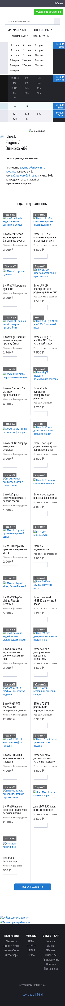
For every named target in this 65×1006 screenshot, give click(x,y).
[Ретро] (4, 114)
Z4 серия (14, 70)
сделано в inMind (33, 994)
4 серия (15, 50)
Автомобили (19, 36)
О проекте (51, 955)
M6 (39, 83)
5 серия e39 (10, 369)
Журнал (50, 950)
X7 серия (26, 65)
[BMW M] (4, 78)
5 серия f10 (40, 214)
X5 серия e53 (10, 266)
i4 (15, 106)
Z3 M (26, 93)
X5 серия (39, 60)
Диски (51, 946)
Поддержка (51, 969)
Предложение (51, 959)
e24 (39, 113)
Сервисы (51, 941)
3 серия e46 (40, 423)
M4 (14, 83)
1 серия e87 (40, 266)
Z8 (15, 98)
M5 (26, 83)
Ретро (31, 955)
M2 (26, 78)
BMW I (31, 950)
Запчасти (11, 941)
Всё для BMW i (60, 106)
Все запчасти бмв (32, 886)
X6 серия (14, 65)
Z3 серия (39, 65)
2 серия (27, 45)
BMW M (31, 946)
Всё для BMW (60, 45)
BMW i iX (39, 317)
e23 (27, 113)
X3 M (14, 88)
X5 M (26, 88)
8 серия (27, 55)
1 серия (15, 45)
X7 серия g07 (40, 369)
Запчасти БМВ (17, 30)
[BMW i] (4, 106)
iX (27, 106)
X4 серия (26, 60)
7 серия (15, 55)
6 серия (39, 50)
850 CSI (15, 78)
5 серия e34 (10, 838)
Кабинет (58, 3)
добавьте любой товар (24, 175)
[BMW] (4, 45)
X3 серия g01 (10, 317)
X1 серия (39, 55)
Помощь (51, 964)
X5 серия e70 (40, 684)
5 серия (27, 50)
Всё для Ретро (60, 114)
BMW (31, 941)
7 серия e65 (40, 475)
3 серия (39, 45)
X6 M (39, 88)
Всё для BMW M (60, 78)
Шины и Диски (42, 30)
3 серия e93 (40, 787)
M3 (39, 78)
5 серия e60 (10, 214)
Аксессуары (41, 36)
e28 (15, 118)
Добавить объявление (48, 11)
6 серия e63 (10, 578)
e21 (15, 113)
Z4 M (39, 93)
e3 (27, 118)
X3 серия (14, 60)
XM (14, 93)
